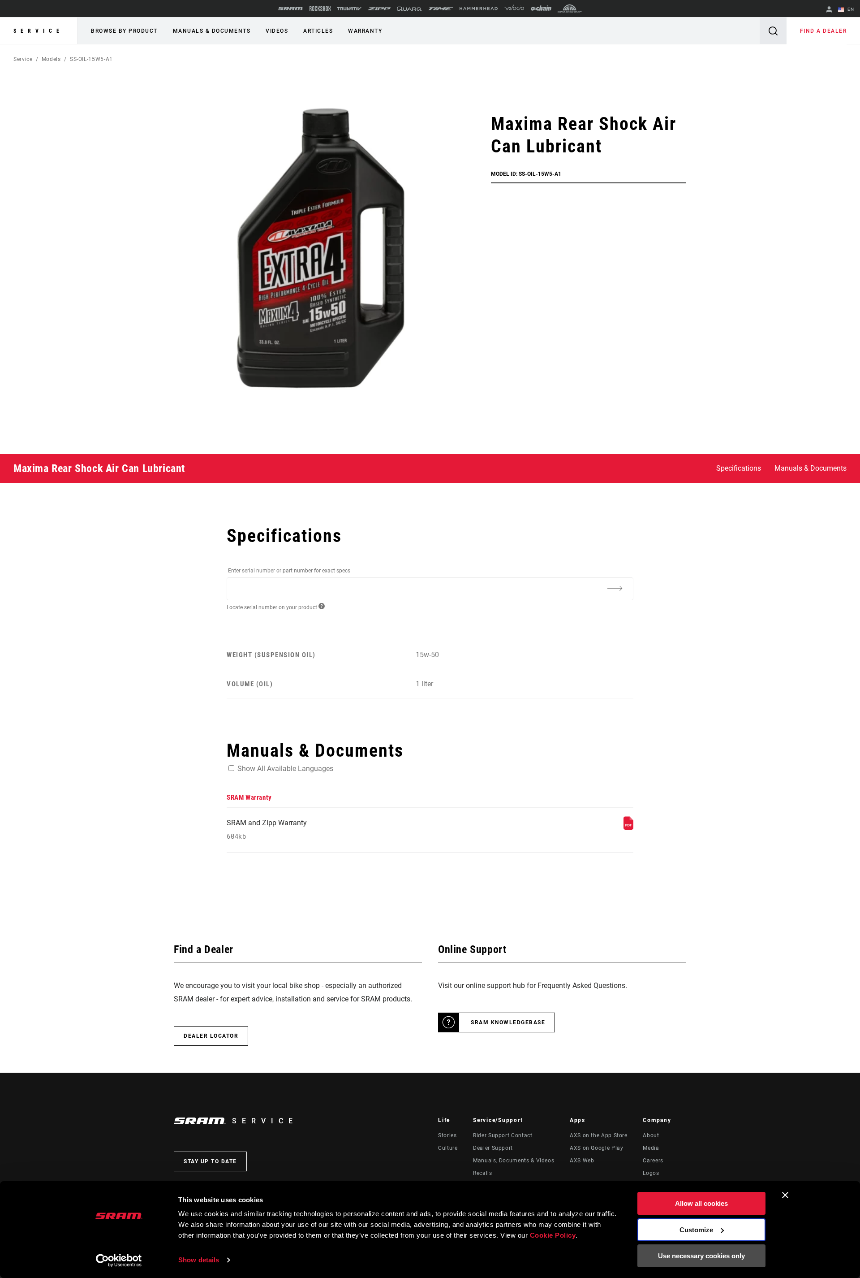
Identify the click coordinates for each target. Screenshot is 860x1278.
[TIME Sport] (440, 8)
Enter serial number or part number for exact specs (289, 571)
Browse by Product (124, 31)
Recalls (482, 1173)
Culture (447, 1148)
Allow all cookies (701, 1203)
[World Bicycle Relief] (570, 8)
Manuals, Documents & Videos (513, 1160)
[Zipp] (379, 8)
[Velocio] (514, 8)
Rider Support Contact (502, 1135)
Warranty (365, 31)
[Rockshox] (320, 8)
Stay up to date (210, 1161)
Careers (653, 1160)
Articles (318, 31)
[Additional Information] (614, 588)
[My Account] (829, 10)
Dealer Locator (211, 1036)
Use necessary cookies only (701, 1256)
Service (38, 31)
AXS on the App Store (599, 1135)
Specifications (738, 468)
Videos (277, 31)
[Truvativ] (349, 9)
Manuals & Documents (212, 31)
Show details (198, 1260)
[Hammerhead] (479, 8)
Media (651, 1148)
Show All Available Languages (285, 768)
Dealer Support (493, 1148)
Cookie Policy (553, 1235)
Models (51, 59)
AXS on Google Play (597, 1148)
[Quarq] (409, 8)
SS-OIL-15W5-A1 (91, 59)
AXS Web (582, 1160)
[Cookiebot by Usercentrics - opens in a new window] (119, 1260)
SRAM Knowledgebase (508, 1022)
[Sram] (290, 8)
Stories (447, 1135)
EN (850, 9)
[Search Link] (773, 30)
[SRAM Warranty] (628, 827)
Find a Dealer (823, 31)
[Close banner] (785, 1195)
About (651, 1135)
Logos (651, 1173)
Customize (696, 1230)
